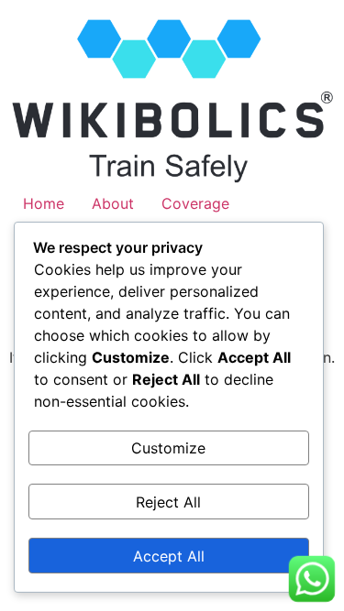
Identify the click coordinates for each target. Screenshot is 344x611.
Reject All (168, 502)
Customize (168, 448)
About (113, 203)
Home (43, 203)
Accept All (169, 556)
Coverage (195, 203)
